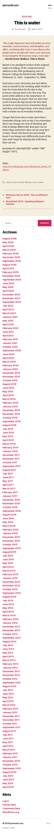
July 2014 (8, 600)
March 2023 (9, 313)
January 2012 (10, 712)
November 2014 (11, 585)
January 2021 (10, 343)
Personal (27, 16)
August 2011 (9, 731)
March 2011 (9, 749)
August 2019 (9, 384)
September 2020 (12, 350)
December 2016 (11, 499)
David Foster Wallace (22, 182)
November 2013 (11, 630)
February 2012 (10, 708)
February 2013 (10, 664)
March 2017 (9, 488)
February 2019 (10, 402)
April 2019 (8, 395)
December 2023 (11, 294)
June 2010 (8, 779)
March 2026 (9, 249)
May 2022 (8, 320)
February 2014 (10, 619)
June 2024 (8, 283)
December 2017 (11, 455)
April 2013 (8, 656)
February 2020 (11, 365)
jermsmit (22, 29)
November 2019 (11, 376)
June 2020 (8, 354)
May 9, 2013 (37, 29)
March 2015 (9, 570)
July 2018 (8, 429)
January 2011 (10, 757)
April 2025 (8, 268)
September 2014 (12, 593)
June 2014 (8, 604)
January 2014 (10, 623)
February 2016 (10, 529)
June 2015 (8, 559)
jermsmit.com (11, 5)
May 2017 (8, 481)
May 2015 (8, 563)
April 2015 (8, 567)
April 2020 (8, 358)
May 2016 (8, 522)
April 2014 (8, 611)
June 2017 (8, 477)
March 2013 (9, 660)
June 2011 (8, 738)
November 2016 (11, 503)
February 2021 (10, 339)
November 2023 (11, 298)
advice (9, 182)
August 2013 (9, 641)
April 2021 (8, 335)
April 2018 (8, 440)
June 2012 (8, 693)
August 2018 (9, 425)
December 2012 (11, 671)
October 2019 (10, 380)
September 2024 (12, 279)
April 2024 (8, 291)
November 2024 (11, 276)
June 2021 (8, 332)
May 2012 (8, 697)
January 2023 (10, 317)
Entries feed (9, 804)
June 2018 (8, 432)
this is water (38, 182)
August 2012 (9, 686)
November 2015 (11, 540)
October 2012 (10, 679)
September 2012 (12, 682)
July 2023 (8, 305)
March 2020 (9, 361)
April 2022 (8, 324)
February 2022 (10, 328)
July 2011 (8, 735)
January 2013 (10, 667)
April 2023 (8, 309)
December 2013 (11, 626)
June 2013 (8, 649)
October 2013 (10, 634)
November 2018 (11, 414)
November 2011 (11, 720)
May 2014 (8, 608)
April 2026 (8, 246)
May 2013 (8, 652)
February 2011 (10, 753)
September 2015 (12, 548)
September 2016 (12, 511)
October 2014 (10, 589)
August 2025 (10, 264)
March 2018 (9, 443)
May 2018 (8, 436)
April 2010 (8, 787)
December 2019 (11, 373)
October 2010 (10, 764)
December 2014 (11, 582)
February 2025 (11, 272)
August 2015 (9, 552)
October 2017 (10, 462)
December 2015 (11, 537)
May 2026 (8, 242)
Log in (6, 801)
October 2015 (10, 544)
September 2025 (12, 261)
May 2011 (8, 742)
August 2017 (9, 470)
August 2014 (9, 596)
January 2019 (10, 406)
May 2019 (8, 391)
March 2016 (9, 526)
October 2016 (10, 507)
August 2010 (9, 772)
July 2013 (8, 645)
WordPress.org (11, 812)
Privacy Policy (9, 828)
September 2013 (12, 638)
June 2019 (8, 388)
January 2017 (10, 496)
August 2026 (10, 238)
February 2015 (10, 574)
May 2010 (8, 783)
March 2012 (9, 705)
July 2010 (8, 776)
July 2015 (8, 555)
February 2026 (11, 253)
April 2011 (8, 746)
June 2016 (8, 518)
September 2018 (12, 421)
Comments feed (11, 808)
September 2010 (12, 768)
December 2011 (11, 716)
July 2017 (8, 473)
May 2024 (8, 287)
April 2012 (8, 701)
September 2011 (11, 727)
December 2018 (11, 410)
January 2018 (10, 451)
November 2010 (11, 761)
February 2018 (10, 447)
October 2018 (10, 417)
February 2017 (10, 492)
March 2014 (9, 615)
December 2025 (11, 257)
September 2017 (12, 466)
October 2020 (10, 346)
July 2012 (8, 690)
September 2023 (12, 302)
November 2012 (11, 675)
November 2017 (11, 458)
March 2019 (9, 399)
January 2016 (10, 533)
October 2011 (10, 723)
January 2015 (10, 578)
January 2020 (10, 369)
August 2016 (9, 514)
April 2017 (8, 485)
